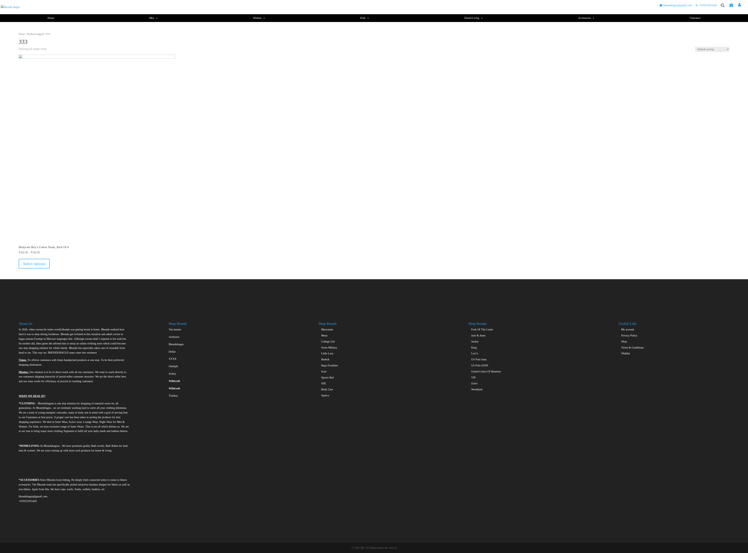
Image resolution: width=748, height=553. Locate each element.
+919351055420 (708, 5)
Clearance (695, 18)
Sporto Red (327, 377)
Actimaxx (174, 336)
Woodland (476, 389)
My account (627, 329)
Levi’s (474, 353)
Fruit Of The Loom (482, 329)
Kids (362, 18)
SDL (323, 383)
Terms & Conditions (632, 347)
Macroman (327, 329)
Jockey (172, 373)
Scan (323, 371)
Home (51, 18)
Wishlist (625, 353)
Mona (324, 335)
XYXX (172, 358)
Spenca (325, 395)
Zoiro (474, 383)
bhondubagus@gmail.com (677, 5)
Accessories (584, 18)
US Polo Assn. (479, 359)
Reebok (325, 359)
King (474, 347)
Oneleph (173, 366)
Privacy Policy (629, 335)
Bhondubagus (176, 344)
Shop (624, 341)
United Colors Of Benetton (486, 371)
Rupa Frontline (329, 365)
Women (257, 18)
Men (151, 18)
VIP (473, 377)
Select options (34, 264)
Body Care (327, 389)
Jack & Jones (478, 335)
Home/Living (471, 18)
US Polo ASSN (479, 365)
